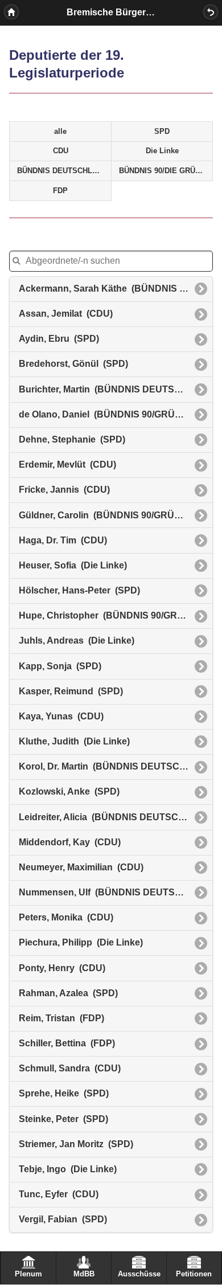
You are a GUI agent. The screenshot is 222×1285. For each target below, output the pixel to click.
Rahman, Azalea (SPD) (68, 993)
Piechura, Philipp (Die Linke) (81, 942)
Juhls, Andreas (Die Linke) (76, 640)
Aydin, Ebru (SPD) (59, 338)
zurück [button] (210, 12)
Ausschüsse (139, 1274)
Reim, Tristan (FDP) (61, 1018)
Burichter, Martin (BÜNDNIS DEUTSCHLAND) (116, 389)
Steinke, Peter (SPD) (63, 1119)
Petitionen (194, 1274)
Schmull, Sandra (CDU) (70, 1068)
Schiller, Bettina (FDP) (67, 1043)
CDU (60, 151)
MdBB (83, 1274)
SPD (162, 132)
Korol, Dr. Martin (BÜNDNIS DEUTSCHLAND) (116, 766)
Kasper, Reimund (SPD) (71, 691)
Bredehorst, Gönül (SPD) (73, 364)
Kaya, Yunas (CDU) (61, 716)
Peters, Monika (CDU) (66, 917)
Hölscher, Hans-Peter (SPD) (79, 590)
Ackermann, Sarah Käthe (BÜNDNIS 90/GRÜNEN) (116, 288)
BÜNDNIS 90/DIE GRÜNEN (165, 171)
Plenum (28, 1274)
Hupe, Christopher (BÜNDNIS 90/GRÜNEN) (113, 615)
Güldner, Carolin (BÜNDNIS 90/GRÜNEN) (108, 515)
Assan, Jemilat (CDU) (66, 313)
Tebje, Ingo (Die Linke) (68, 1169)
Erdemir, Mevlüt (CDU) (67, 464)
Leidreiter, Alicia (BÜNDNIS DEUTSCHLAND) (116, 817)
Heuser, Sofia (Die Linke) (73, 565)
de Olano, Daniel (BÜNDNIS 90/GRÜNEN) (108, 414)
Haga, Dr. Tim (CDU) (63, 540)
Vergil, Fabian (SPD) (63, 1219)
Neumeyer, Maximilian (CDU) (81, 867)
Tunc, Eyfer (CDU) (58, 1194)
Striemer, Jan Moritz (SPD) (76, 1144)
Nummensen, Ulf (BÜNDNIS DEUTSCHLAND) (116, 892)
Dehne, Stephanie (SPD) (72, 439)
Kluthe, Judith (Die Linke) (74, 741)
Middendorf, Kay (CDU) (70, 842)
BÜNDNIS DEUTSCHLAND (62, 171)
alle (60, 132)
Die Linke (162, 151)
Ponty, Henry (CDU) (62, 968)
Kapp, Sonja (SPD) (60, 666)
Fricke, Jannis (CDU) (64, 489)
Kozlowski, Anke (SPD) (69, 791)
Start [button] (11, 12)
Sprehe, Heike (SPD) (64, 1093)
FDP (60, 191)
